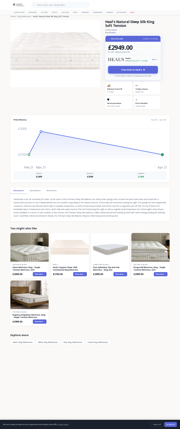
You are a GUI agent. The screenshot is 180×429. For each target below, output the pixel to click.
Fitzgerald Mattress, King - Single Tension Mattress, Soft (149, 268)
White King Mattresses (48, 342)
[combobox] (60, 5)
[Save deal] (45, 236)
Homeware (97, 12)
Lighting (65, 12)
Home (13, 16)
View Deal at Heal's (131, 69)
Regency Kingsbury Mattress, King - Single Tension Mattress (29, 316)
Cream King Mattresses (98, 342)
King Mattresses (24, 16)
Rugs (75, 12)
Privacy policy (63, 424)
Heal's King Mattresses (23, 342)
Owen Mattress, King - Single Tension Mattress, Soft (26, 268)
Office (54, 12)
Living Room (19, 12)
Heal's (114, 30)
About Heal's (52, 190)
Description (18, 190)
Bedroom (33, 12)
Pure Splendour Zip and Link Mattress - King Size (106, 268)
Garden (109, 12)
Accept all (170, 424)
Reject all (157, 424)
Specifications (35, 190)
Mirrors (85, 12)
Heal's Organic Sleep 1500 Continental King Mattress (65, 268)
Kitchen (44, 12)
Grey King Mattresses (72, 342)
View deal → (40, 274)
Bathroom (121, 12)
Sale (132, 12)
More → (155, 59)
